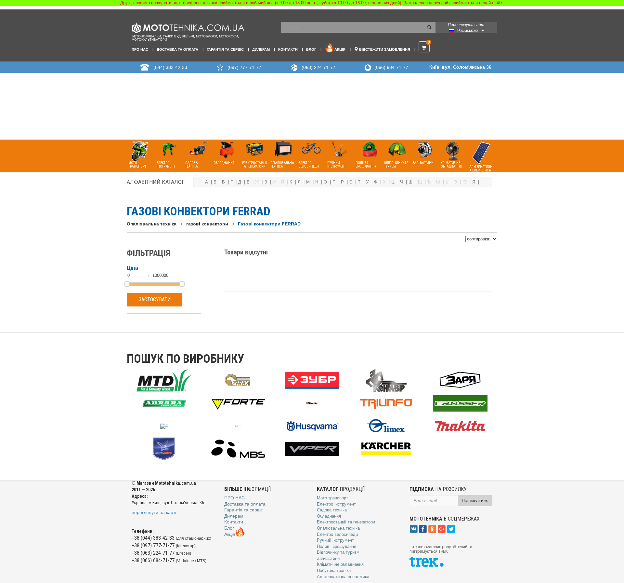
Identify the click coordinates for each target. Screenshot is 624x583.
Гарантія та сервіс (225, 49)
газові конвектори (207, 223)
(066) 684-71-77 (391, 67)
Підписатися (475, 500)
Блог (311, 49)
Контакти (288, 49)
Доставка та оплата (177, 49)
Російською (467, 30)
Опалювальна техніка (151, 223)
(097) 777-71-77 (244, 67)
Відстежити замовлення (384, 49)
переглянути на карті (154, 512)
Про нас (140, 49)
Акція (339, 49)
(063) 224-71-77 (318, 67)
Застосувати (155, 299)
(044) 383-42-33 (170, 67)
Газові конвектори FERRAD (269, 223)
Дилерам (261, 49)
